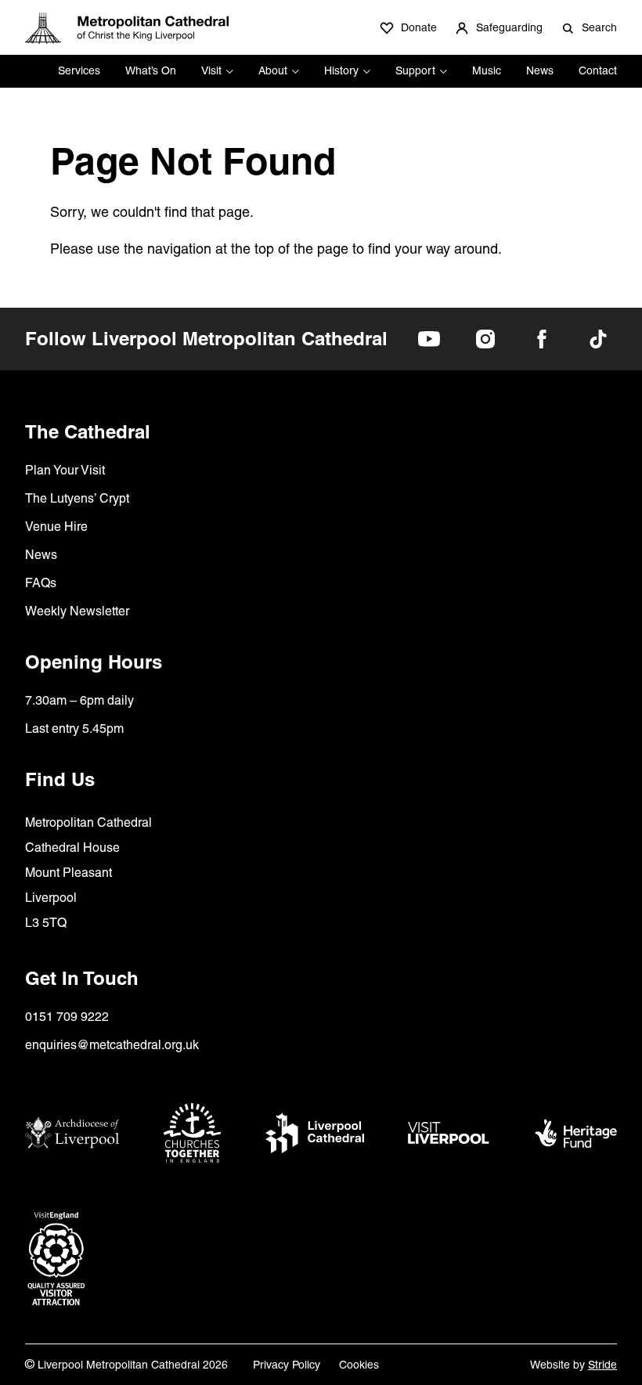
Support (415, 70)
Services (79, 70)
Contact (598, 70)
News (540, 70)
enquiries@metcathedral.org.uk (112, 1044)
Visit (211, 70)
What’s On (150, 70)
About (272, 70)
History (341, 70)
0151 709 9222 (67, 1016)
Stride (602, 1364)
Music (486, 70)
